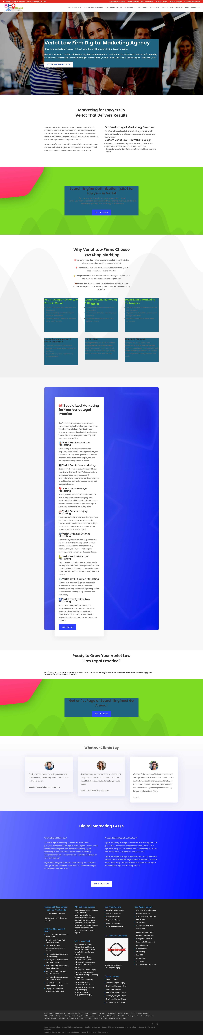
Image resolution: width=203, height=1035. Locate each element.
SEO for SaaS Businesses (144, 926)
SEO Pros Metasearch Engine (83, 1032)
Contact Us (195, 7)
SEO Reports (142, 7)
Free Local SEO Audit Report (146, 910)
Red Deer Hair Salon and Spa (84, 985)
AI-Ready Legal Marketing (93, 7)
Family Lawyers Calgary (83, 957)
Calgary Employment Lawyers (85, 962)
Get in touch (101, 212)
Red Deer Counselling (82, 982)
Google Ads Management (145, 932)
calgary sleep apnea (81, 992)
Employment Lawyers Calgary (85, 949)
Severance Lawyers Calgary (115, 983)
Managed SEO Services (144, 939)
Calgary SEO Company (175, 1)
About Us (153, 7)
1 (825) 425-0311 (59, 913)
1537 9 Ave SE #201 (51, 918)
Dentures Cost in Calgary (83, 944)
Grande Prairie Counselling (84, 980)
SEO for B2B (140, 929)
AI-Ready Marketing (143, 913)
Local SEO (139, 955)
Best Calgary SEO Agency (113, 965)
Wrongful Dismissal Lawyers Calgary (123, 1027)
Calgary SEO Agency (161, 1)
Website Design (141, 948)
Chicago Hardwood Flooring (84, 947)
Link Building (140, 952)
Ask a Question (101, 884)
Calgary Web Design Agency (84, 987)
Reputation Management (145, 935)
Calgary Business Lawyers (83, 960)
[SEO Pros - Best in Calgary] (116, 949)
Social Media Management (192, 1)
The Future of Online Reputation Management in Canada (55, 948)
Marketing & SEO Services (171, 7)
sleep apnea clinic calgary (83, 995)
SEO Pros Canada (74, 7)
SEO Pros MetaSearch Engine (146, 965)
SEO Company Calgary (112, 968)
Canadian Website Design (117, 1)
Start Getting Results (58, 64)
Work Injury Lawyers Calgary (116, 996)
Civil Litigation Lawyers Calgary (85, 970)
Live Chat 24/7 (141, 958)
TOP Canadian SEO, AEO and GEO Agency (120, 7)
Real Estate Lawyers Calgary (84, 972)
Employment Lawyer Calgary (116, 999)
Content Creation (142, 945)
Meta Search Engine (147, 1)
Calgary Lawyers (111, 979)
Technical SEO (141, 922)
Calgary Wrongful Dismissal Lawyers (69, 1027)
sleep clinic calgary (81, 990)
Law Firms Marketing (133, 1)
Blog (187, 7)
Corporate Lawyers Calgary (115, 1002)
